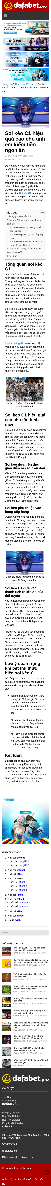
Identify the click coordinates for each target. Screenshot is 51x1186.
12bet (20, 874)
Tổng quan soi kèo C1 (20, 216)
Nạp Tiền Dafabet (11, 1116)
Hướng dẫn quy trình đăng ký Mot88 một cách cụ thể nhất (30, 1011)
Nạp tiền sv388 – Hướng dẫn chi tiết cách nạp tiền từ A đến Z (30, 949)
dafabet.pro (25, 1168)
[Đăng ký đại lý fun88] (25, 28)
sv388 (18, 920)
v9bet (20, 911)
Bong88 (23, 861)
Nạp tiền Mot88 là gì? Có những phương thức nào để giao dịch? (28, 1037)
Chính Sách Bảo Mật (26, 1179)
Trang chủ (7, 84)
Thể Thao (7, 1097)
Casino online (9, 1100)
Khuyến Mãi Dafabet (13, 1123)
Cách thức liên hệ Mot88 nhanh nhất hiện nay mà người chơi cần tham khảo (30, 1025)
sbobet (20, 915)
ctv (9, 156)
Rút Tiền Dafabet (11, 1119)
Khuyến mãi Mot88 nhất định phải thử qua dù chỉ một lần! (29, 1049)
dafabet (21, 870)
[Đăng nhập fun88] (25, 74)
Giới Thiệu (7, 1179)
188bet (22, 902)
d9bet (22, 882)
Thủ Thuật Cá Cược (25, 84)
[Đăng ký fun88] (25, 820)
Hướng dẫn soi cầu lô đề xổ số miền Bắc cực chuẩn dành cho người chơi (30, 961)
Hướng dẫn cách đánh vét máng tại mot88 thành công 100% (30, 987)
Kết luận (13, 256)
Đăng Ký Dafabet (11, 1112)
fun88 (20, 894)
